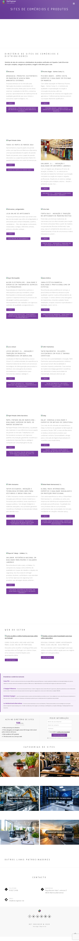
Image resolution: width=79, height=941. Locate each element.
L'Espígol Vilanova (9, 688)
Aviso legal (35, 926)
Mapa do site (43, 926)
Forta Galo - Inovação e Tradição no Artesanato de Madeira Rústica (57, 244)
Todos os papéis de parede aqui (20, 170)
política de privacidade (63, 732)
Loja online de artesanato (18, 238)
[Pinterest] (41, 916)
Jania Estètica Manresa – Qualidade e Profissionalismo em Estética (57, 315)
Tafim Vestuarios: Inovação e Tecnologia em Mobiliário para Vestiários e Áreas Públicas (22, 522)
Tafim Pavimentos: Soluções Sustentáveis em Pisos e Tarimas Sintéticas (57, 385)
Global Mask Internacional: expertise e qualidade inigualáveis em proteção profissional (56, 522)
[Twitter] (33, 916)
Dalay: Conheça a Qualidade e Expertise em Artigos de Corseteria (56, 450)
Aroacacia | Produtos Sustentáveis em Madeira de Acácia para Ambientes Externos (22, 109)
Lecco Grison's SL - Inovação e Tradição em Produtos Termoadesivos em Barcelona (22, 385)
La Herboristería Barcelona (12, 703)
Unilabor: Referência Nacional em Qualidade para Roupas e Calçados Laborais (22, 591)
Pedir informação (59, 735)
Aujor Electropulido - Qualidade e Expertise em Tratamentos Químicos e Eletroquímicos (22, 316)
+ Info (10, 103)
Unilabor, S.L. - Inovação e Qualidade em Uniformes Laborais (57, 194)
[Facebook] (29, 916)
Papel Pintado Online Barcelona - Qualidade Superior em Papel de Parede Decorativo (22, 453)
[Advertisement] (39, 33)
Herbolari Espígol (9, 696)
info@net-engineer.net (16, 901)
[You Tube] (49, 916)
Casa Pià (6, 681)
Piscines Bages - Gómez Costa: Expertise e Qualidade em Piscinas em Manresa (57, 109)
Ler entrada (11, 660)
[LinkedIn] (37, 916)
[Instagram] (45, 916)
